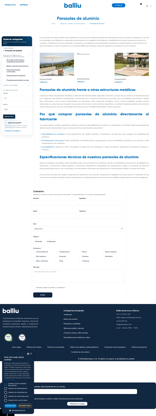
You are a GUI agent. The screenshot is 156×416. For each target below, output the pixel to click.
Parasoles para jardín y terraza (18, 80)
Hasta (5, 104)
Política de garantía (139, 347)
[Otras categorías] (29, 85)
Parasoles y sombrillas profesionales (73, 23)
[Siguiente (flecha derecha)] (10, 414)
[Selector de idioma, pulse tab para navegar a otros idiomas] (149, 6)
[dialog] (18, 382)
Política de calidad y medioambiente (84, 347)
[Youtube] (122, 333)
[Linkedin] (135, 333)
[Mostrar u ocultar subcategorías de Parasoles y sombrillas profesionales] (30, 56)
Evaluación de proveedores (115, 347)
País (35, 224)
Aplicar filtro (9, 116)
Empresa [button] (24, 5)
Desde (5, 93)
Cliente (36, 237)
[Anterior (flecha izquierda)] (3, 414)
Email (35, 211)
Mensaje (36, 267)
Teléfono (83, 211)
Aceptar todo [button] (10, 406)
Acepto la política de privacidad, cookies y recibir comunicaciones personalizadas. (51, 399)
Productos (37, 248)
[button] (18, 410)
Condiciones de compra (80, 352)
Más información (9, 380)
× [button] (31, 353)
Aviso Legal (16, 347)
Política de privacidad (55, 347)
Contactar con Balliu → (13, 131)
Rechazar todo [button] (25, 406)
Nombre (36, 198)
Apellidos (83, 198)
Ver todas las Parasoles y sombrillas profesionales (15, 61)
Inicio (53, 23)
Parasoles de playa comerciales (13, 71)
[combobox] (28, 354)
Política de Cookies (34, 347)
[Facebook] (116, 333)
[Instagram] (129, 333)
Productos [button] (10, 5)
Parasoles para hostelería (16, 76)
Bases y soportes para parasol (17, 66)
